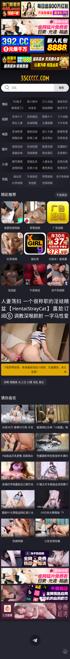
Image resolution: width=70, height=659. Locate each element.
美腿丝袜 (17, 153)
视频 (5, 119)
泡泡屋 (32, 183)
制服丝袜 (17, 138)
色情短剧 (47, 183)
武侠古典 (62, 161)
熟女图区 (47, 153)
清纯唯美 (32, 153)
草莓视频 (47, 176)
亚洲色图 (32, 146)
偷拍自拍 (32, 131)
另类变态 (62, 138)
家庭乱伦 (32, 161)
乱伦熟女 (47, 138)
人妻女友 (47, 161)
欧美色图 (47, 146)
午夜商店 (32, 176)
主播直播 (47, 123)
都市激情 (17, 161)
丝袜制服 (32, 123)
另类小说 (32, 168)
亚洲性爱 (17, 131)
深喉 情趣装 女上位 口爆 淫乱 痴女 (24, 382)
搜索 (61, 87)
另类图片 (62, 153)
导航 (5, 179)
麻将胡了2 (17, 108)
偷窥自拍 (17, 146)
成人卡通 (47, 131)
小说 (5, 164)
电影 (5, 134)
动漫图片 (62, 146)
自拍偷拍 (32, 116)
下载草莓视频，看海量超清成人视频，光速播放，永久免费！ (35, 369)
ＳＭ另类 (62, 123)
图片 (5, 149)
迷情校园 (17, 168)
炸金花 (32, 108)
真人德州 (32, 101)
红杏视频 (17, 183)
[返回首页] (65, 651)
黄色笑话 (47, 168)
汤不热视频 (62, 176)
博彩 (5, 104)
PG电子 (17, 101)
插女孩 (17, 176)
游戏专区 (62, 101)
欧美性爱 (62, 131)
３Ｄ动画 (62, 116)
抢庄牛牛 (62, 108)
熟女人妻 (17, 123)
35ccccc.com (35, 78)
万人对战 (47, 101)
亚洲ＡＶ (17, 116)
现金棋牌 (47, 108)
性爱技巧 (62, 168)
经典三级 (32, 138)
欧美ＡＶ (47, 116)
